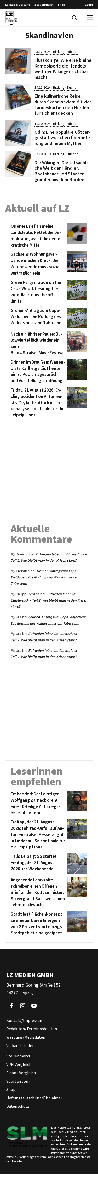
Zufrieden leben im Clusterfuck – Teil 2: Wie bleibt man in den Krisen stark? (49, 600)
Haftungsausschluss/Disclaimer (34, 1097)
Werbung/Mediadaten (25, 1037)
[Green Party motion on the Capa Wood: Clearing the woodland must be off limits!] (76, 292)
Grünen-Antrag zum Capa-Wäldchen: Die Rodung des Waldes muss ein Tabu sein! (45, 577)
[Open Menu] (89, 17)
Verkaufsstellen (20, 1045)
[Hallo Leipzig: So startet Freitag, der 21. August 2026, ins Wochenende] (76, 863)
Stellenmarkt (44, 5)
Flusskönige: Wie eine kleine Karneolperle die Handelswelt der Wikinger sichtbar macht (62, 68)
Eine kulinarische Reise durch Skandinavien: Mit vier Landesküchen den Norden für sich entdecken (62, 104)
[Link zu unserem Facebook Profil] (11, 1005)
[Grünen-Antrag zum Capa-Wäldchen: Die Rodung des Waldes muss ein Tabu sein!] (76, 318)
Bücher (72, 51)
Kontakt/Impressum (24, 1020)
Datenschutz (17, 1106)
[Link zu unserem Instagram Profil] (23, 1005)
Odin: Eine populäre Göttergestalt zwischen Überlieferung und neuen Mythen (62, 137)
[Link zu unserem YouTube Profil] (34, 1005)
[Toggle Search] (74, 18)
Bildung (59, 51)
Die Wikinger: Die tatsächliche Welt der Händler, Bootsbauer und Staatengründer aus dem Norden (61, 170)
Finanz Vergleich (21, 1072)
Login (89, 5)
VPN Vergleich (18, 1064)
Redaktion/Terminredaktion (31, 1028)
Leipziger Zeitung (17, 5)
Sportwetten (18, 1081)
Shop (61, 5)
